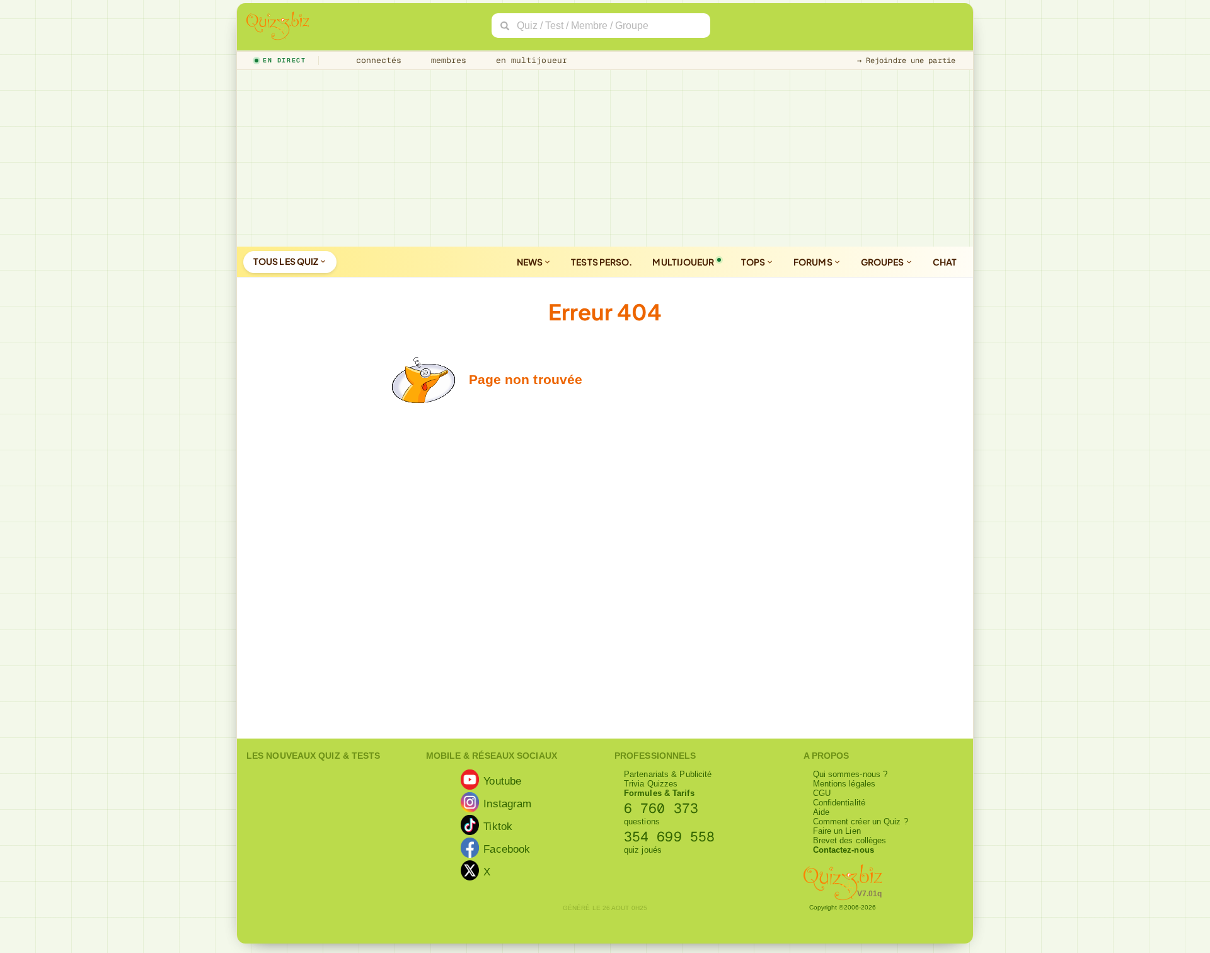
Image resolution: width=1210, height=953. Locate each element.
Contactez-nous (843, 850)
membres (446, 60)
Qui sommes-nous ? (850, 774)
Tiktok (497, 825)
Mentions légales (844, 783)
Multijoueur (683, 261)
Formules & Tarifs (659, 793)
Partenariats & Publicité (668, 774)
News (530, 261)
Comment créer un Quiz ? (860, 821)
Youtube (502, 780)
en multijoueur (528, 60)
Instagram (507, 803)
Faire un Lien (837, 831)
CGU (822, 793)
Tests (601, 261)
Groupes (883, 261)
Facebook (506, 848)
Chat (945, 261)
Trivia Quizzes (650, 783)
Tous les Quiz (286, 261)
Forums (813, 261)
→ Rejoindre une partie (906, 61)
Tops (754, 261)
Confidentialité (839, 802)
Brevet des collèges (850, 840)
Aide (821, 812)
